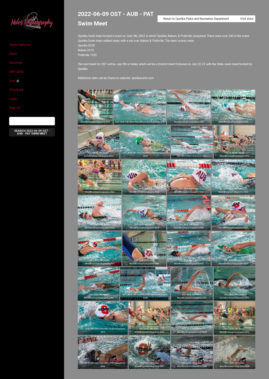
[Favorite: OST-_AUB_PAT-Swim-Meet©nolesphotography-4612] (186, 155)
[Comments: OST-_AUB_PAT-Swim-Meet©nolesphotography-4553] (194, 190)
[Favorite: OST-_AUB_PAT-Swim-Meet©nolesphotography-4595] (229, 155)
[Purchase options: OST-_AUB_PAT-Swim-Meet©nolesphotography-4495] (233, 226)
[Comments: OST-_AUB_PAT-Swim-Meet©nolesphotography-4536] (105, 226)
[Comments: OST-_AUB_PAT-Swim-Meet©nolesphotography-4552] (239, 190)
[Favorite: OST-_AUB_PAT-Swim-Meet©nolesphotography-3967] (144, 365)
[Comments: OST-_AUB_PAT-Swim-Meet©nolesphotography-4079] (108, 331)
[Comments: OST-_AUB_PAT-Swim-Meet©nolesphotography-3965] (197, 365)
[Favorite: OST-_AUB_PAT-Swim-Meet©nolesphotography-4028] (186, 331)
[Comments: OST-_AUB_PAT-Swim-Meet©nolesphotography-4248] (151, 296)
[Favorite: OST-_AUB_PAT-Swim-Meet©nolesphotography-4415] (183, 262)
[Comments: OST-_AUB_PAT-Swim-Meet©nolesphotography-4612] (197, 155)
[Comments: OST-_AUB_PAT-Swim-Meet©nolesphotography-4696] (145, 120)
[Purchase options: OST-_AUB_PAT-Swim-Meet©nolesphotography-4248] (145, 296)
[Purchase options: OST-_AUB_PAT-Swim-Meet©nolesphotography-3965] (192, 365)
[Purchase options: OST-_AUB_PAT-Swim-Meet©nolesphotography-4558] (144, 190)
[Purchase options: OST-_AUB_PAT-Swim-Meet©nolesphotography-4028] (192, 331)
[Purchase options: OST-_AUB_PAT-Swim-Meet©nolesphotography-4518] (144, 226)
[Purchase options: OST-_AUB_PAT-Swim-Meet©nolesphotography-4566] (99, 190)
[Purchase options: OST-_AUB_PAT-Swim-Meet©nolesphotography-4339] (98, 296)
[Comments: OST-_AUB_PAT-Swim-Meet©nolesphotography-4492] (105, 262)
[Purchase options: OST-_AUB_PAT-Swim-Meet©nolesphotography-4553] (189, 190)
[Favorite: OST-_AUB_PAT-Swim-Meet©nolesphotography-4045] (144, 331)
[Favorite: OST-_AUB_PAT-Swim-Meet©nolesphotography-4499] (183, 226)
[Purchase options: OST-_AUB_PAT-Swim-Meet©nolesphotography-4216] (192, 296)
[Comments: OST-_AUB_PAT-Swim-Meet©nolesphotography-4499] (194, 226)
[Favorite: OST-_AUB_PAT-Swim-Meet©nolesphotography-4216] (186, 296)
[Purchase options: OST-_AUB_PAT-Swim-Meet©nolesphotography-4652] (98, 155)
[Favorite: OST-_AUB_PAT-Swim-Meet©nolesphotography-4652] (93, 155)
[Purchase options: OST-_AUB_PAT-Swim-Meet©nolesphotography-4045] (149, 331)
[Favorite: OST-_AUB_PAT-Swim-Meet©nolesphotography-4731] (90, 120)
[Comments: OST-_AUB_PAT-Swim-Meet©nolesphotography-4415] (194, 262)
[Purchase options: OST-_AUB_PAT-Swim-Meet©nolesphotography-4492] (99, 262)
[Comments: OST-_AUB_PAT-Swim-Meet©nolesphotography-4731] (101, 120)
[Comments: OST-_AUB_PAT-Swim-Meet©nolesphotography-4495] (239, 226)
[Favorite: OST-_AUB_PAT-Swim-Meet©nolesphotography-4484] (139, 262)
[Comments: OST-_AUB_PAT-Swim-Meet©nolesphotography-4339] (104, 296)
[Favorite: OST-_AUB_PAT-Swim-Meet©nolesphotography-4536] (94, 226)
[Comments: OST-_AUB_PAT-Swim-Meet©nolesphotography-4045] (155, 331)
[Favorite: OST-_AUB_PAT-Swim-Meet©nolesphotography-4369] (228, 262)
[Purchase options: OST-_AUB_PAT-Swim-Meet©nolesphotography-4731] (95, 120)
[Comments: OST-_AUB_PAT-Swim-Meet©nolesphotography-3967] (155, 365)
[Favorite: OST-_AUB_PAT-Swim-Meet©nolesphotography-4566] (94, 190)
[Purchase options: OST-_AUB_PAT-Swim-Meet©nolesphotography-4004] (102, 365)
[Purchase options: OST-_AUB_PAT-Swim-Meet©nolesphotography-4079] (102, 331)
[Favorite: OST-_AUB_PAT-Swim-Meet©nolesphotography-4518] (139, 226)
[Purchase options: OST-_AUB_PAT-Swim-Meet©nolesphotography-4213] (234, 296)
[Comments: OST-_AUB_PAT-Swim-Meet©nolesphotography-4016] (240, 331)
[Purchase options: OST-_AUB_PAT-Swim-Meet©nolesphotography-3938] (234, 365)
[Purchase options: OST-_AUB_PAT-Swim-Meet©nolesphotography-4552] (233, 190)
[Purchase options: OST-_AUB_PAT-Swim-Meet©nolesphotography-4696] (140, 120)
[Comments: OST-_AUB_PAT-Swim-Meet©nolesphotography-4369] (239, 262)
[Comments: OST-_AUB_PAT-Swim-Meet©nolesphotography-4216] (197, 296)
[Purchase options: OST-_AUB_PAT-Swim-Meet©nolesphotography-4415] (189, 262)
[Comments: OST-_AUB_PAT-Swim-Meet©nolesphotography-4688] (194, 120)
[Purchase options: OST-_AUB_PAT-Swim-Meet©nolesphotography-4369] (233, 262)
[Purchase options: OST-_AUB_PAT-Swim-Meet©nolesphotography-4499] (189, 226)
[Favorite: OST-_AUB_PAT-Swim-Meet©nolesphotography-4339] (93, 296)
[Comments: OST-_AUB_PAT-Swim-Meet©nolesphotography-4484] (150, 262)
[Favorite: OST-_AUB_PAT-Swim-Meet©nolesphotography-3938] (229, 365)
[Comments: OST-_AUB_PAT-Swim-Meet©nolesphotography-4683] (239, 120)
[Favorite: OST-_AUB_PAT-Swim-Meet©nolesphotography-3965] (186, 365)
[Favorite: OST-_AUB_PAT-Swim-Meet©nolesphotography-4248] (140, 296)
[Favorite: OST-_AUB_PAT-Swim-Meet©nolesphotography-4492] (94, 262)
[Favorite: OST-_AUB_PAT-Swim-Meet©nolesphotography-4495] (228, 226)
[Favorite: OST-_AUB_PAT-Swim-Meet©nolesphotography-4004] (97, 365)
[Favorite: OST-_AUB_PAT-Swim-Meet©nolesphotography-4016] (229, 331)
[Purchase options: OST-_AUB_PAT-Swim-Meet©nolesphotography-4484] (144, 262)
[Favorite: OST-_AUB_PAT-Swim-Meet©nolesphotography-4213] (229, 296)
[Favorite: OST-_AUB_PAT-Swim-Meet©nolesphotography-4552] (228, 190)
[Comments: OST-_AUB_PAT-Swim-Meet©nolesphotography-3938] (240, 365)
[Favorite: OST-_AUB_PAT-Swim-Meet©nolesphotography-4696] (134, 120)
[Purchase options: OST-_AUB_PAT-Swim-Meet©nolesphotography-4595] (234, 155)
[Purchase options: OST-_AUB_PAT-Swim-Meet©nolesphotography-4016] (234, 331)
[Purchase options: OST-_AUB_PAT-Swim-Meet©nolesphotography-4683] (233, 120)
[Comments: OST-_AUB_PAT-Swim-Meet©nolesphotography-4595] (240, 155)
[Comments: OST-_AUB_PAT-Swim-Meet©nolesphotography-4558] (150, 190)
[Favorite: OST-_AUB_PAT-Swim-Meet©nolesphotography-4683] (228, 120)
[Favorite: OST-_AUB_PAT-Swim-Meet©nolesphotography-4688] (183, 120)
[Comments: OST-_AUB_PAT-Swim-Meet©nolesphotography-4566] (105, 190)
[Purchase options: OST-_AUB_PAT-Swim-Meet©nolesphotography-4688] (189, 120)
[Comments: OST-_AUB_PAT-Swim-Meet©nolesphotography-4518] (150, 226)
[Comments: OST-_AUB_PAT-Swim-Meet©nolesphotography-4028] (197, 331)
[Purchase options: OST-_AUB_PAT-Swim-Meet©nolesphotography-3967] (149, 365)
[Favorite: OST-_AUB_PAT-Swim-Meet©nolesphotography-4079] (97, 331)
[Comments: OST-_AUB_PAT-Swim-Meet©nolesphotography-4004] (108, 365)
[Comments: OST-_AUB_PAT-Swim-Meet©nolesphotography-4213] (240, 296)
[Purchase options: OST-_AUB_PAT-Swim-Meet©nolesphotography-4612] (192, 155)
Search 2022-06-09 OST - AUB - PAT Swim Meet (32, 132)
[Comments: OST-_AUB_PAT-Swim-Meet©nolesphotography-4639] (151, 155)
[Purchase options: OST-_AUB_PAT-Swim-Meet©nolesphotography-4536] (99, 226)
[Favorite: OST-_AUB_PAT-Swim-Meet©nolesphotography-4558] (139, 190)
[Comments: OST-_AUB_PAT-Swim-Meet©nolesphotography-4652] (104, 155)
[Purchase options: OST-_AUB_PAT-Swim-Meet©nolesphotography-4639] (145, 155)
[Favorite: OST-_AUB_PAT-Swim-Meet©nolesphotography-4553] (183, 190)
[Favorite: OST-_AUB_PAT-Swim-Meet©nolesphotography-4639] (140, 155)
